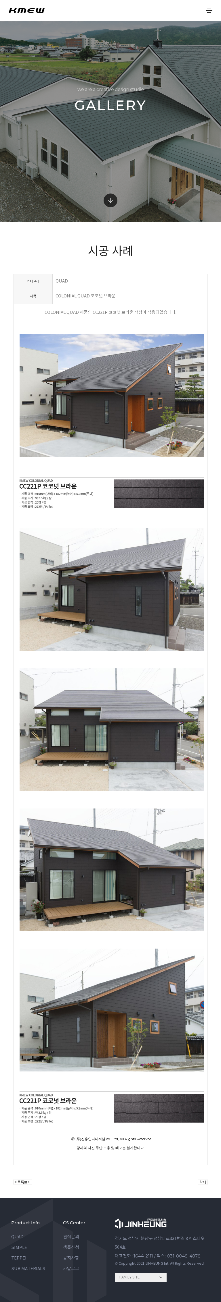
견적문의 (71, 1237)
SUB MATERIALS (28, 1268)
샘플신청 (71, 1247)
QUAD (17, 1237)
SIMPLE (19, 1247)
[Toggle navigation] (209, 11)
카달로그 (71, 1268)
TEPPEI (18, 1258)
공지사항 (71, 1258)
